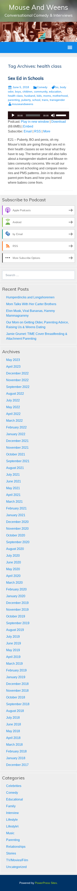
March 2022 (14, 420)
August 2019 (15, 630)
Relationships (15, 846)
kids (39, 95)
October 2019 (15, 616)
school (36, 99)
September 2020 (17, 542)
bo (56, 87)
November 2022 (17, 380)
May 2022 (13, 407)
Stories (11, 853)
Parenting (13, 840)
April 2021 (13, 495)
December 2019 (17, 603)
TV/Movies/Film (17, 860)
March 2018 (14, 744)
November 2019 (17, 609)
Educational (14, 799)
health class (15, 95)
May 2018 (13, 731)
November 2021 (17, 447)
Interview (12, 813)
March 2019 (14, 663)
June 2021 (13, 481)
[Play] (13, 115)
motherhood (60, 95)
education (55, 91)
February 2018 (16, 751)
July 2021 (13, 474)
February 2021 (16, 508)
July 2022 (13, 400)
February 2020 (16, 589)
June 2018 (13, 724)
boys (18, 91)
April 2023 (13, 366)
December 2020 (17, 522)
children (27, 91)
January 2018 (15, 758)
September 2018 (17, 704)
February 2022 (16, 427)
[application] (38, 115)
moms (47, 95)
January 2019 (15, 677)
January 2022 (15, 434)
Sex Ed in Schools (26, 78)
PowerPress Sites (46, 882)
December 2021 (17, 441)
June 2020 (13, 562)
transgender (57, 99)
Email (28, 131)
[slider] (61, 115)
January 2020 (15, 596)
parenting (14, 99)
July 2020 (13, 555)
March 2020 (14, 582)
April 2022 (13, 414)
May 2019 (13, 650)
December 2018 (17, 684)
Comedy (42, 87)
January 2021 (15, 515)
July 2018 (13, 717)
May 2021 (13, 488)
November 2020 (17, 528)
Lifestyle (12, 819)
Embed (28, 126)
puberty (26, 99)
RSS (37, 131)
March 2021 (14, 501)
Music (10, 833)
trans (45, 99)
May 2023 (13, 360)
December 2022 (17, 373)
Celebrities (13, 786)
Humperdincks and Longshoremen (30, 297)
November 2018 (17, 690)
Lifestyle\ (12, 826)
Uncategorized (16, 867)
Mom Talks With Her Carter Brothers (31, 304)
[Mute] (53, 115)
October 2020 (15, 535)
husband (29, 95)
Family (11, 806)
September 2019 (17, 623)
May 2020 (13, 569)
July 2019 (13, 636)
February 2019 (16, 670)
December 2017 (17, 765)
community (40, 91)
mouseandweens (22, 104)
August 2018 (15, 711)
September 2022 (17, 387)
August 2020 (15, 549)
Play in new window (35, 121)
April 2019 (13, 657)
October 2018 (15, 697)
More (46, 131)
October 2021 (15, 454)
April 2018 (13, 738)
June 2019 (13, 643)
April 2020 (13, 576)
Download (58, 121)
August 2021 (15, 468)
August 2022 (15, 393)
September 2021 (17, 461)
